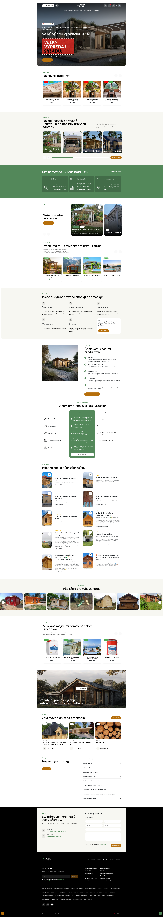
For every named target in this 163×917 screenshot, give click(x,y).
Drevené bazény (104, 875)
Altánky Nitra (54, 892)
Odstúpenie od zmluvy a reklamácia (93, 888)
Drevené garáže (104, 870)
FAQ (81, 10)
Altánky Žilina (112, 892)
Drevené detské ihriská (105, 880)
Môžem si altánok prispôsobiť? (91, 767)
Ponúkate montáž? (88, 763)
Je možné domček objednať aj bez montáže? (94, 789)
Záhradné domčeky (89, 873)
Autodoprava (96, 10)
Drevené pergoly (88, 870)
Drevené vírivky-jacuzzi (105, 878)
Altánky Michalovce (77, 899)
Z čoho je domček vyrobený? (90, 772)
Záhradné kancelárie (105, 868)
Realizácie (70, 10)
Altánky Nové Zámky (73, 892)
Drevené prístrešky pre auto (106, 873)
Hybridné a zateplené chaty (91, 878)
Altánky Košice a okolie (65, 899)
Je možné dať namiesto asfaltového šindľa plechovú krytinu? (99, 794)
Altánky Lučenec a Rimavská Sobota (106, 895)
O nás (65, 10)
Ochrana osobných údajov (77, 888)
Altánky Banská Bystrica (81, 895)
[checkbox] (42, 879)
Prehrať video (82, 688)
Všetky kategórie (116, 157)
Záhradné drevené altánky (91, 868)
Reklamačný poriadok (47, 888)
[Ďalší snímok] (48, 234)
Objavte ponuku (47, 60)
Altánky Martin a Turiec (47, 895)
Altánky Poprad (45, 899)
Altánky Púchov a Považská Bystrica (98, 892)
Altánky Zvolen (92, 895)
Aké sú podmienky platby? (90, 776)
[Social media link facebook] (43, 904)
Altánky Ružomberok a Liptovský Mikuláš (64, 895)
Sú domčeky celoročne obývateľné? (92, 785)
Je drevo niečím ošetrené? (90, 759)
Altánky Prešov (54, 899)
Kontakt (89, 10)
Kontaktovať (47, 768)
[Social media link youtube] (52, 904)
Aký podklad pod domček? (90, 798)
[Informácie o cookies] (2, 913)
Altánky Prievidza (84, 892)
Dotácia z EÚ (106, 888)
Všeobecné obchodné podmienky (61, 888)
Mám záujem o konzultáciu (92, 394)
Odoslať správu (116, 845)
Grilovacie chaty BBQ (89, 880)
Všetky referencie (48, 223)
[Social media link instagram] (47, 904)
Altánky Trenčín (62, 892)
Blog (85, 10)
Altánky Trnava (45, 892)
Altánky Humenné (88, 899)
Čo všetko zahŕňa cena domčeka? (92, 781)
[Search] (57, 5)
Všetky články (116, 717)
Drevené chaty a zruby (90, 875)
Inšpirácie (76, 10)
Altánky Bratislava (115, 888)
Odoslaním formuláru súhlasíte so (54, 880)
